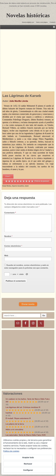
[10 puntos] (32, 181)
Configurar (28, 470)
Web (6, 255)
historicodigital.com (28, 22)
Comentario (10, 213)
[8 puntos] (26, 181)
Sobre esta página (42, 22)
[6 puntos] (20, 181)
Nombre (7, 236)
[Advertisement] (28, 58)
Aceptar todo (28, 457)
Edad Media (6, 186)
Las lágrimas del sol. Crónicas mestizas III (23, 407)
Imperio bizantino (18, 186)
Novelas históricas (28, 15)
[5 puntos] (18, 181)
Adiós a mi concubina (14, 429)
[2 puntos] (9, 181)
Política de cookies (11, 451)
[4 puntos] (15, 181)
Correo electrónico (12, 246)
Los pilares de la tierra (15, 424)
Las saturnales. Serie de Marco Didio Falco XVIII (26, 435)
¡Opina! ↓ (8, 176)
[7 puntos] (23, 181)
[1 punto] (6, 181)
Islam (27, 186)
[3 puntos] (12, 181)
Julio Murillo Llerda (18, 101)
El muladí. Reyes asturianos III (18, 418)
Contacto (52, 22)
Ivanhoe (9, 413)
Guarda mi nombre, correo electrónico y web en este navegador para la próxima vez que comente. (26, 266)
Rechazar (28, 464)
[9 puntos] (29, 181)
